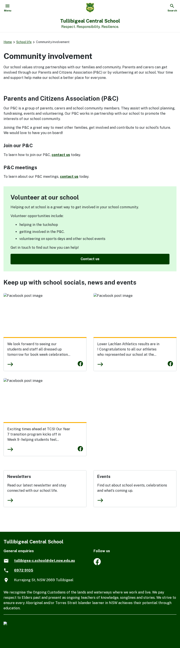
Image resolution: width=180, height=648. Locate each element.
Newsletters (19, 476)
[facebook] (97, 564)
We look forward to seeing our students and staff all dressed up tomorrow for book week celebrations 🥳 (38, 352)
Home (8, 42)
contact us (61, 155)
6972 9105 (23, 570)
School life (24, 42)
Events (103, 476)
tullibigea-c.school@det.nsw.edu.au (44, 561)
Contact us (90, 259)
